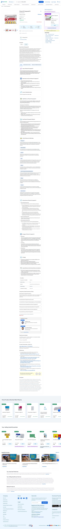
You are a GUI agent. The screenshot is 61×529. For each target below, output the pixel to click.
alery (27, 474)
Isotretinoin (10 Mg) (23, 39)
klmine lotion (16, 474)
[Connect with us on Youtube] (24, 498)
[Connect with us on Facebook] (21, 498)
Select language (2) (48, 9)
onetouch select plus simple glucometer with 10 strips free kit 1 (43, 481)
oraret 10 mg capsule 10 (22, 490)
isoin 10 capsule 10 (27, 489)
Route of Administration (36, 64)
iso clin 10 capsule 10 (11, 489)
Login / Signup (53, 1)
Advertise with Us (5, 521)
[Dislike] (39, 374)
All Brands (4, 512)
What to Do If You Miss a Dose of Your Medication (10, 464)
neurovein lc (30, 474)
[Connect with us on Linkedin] (26, 498)
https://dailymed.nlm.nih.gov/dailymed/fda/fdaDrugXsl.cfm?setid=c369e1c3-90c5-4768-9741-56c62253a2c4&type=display (30, 361)
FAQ (3, 516)
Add (10, 443)
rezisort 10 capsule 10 (37, 490)
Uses (21, 64)
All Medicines (5, 510)
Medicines (4, 4)
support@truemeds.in (23, 346)
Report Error (21, 315)
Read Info (40, 14)
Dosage (47, 39)
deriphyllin (43, 474)
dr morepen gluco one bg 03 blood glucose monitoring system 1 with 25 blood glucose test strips (34, 479)
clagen (20, 474)
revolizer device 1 (40, 480)
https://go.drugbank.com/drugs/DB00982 (27, 370)
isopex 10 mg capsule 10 (34, 489)
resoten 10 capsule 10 (29, 490)
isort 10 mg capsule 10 (41, 489)
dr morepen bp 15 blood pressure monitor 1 (26, 481)
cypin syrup (24, 474)
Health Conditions (16, 4)
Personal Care (10, 4)
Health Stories (5, 501)
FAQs (50, 42)
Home (2, 6)
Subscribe (45, 502)
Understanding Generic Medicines (8, 508)
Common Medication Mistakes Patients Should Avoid (29, 464)
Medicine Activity (48, 36)
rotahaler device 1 (40, 478)
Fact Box (47, 42)
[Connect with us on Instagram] (18, 498)
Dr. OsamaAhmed (28, 327)
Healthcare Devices (40, 4)
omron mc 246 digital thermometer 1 (13, 481)
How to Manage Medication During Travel (50, 463)
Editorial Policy (26, 332)
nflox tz (12, 474)
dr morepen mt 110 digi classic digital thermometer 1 (15, 478)
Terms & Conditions (21, 504)
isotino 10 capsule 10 (48, 489)
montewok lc (9, 474)
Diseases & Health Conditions (7, 505)
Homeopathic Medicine (49, 4)
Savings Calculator (6, 519)
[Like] (37, 374)
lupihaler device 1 (17, 480)
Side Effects (57, 35)
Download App (47, 1)
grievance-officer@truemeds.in (39, 516)
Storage (50, 39)
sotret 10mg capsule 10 (45, 490)
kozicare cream (35, 474)
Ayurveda (4, 507)
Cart (59, 1)
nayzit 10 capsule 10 (14, 490)
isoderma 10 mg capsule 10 (19, 489)
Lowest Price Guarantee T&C (22, 511)
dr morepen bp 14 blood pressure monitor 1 (30, 478)
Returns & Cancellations (21, 509)
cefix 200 (39, 474)
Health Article (5, 499)
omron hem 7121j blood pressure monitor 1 (42, 482)
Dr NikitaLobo (27, 321)
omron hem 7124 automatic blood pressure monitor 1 (28, 480)
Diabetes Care (33, 4)
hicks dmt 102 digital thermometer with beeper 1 (14, 482)
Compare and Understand (52, 27)
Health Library (5, 503)
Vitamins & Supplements (25, 4)
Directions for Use (27, 64)
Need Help (4, 514)
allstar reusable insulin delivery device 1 (29, 482)
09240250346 (30, 346)
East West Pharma (21, 12)
